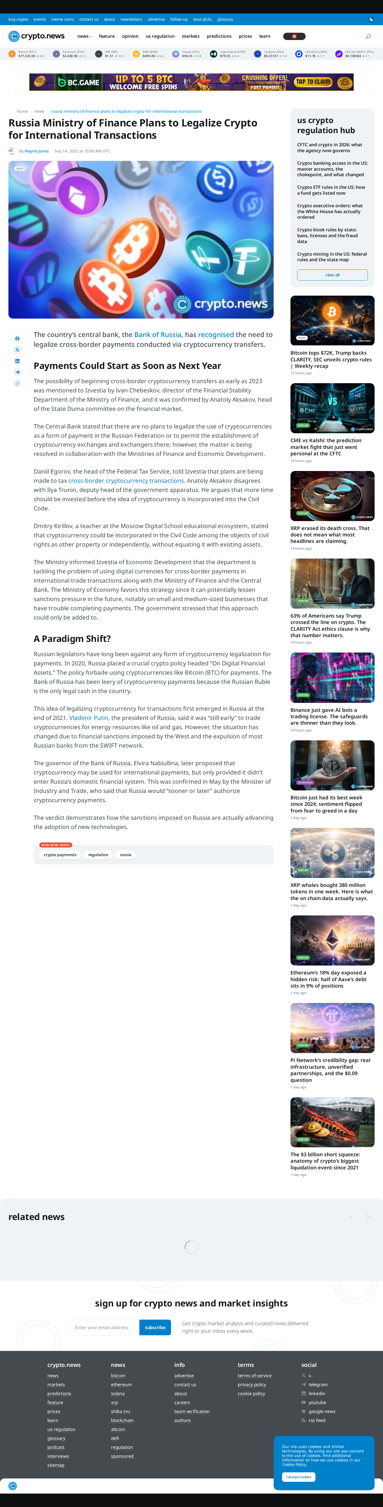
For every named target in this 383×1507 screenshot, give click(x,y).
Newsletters (131, 19)
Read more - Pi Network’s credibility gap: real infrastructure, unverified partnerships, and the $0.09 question (332, 1028)
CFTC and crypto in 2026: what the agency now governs (329, 148)
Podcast (55, 1447)
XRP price (109, 54)
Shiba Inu (120, 1411)
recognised (216, 334)
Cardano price (270, 54)
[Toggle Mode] (371, 19)
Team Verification (192, 1411)
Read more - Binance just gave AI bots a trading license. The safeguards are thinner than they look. (332, 678)
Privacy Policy (252, 1384)
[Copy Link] (17, 383)
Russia (125, 854)
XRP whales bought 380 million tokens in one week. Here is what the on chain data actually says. (331, 891)
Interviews (58, 1456)
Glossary (225, 19)
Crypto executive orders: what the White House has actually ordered (330, 211)
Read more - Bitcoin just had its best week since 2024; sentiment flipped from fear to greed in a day (332, 765)
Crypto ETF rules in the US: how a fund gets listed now (331, 190)
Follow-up (179, 19)
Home (22, 111)
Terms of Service (254, 1375)
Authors (182, 1420)
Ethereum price (70, 54)
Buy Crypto (18, 19)
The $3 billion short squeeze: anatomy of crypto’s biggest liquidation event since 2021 (325, 1161)
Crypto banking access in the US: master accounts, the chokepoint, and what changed (332, 169)
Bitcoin (118, 1375)
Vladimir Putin (88, 718)
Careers (182, 1402)
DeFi (115, 1438)
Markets (191, 36)
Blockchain (122, 1420)
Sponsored (122, 1456)
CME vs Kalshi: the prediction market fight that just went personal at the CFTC (325, 447)
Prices (245, 36)
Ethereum (121, 1384)
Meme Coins (62, 19)
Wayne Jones (37, 151)
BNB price (148, 54)
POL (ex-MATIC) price (354, 54)
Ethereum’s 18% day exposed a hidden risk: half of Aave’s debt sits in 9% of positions (328, 979)
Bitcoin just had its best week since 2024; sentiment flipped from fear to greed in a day (326, 804)
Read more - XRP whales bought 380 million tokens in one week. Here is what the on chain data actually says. (332, 853)
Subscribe (155, 1327)
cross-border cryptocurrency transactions (126, 480)
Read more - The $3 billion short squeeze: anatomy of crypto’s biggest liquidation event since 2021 (332, 1122)
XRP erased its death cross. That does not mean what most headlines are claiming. (330, 535)
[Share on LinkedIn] (17, 361)
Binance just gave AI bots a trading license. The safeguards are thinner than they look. (329, 716)
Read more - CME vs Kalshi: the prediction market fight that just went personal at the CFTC (332, 408)
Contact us (88, 19)
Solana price (187, 54)
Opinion (130, 36)
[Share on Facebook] (17, 339)
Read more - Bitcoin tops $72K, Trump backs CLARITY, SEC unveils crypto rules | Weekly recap (332, 321)
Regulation (98, 854)
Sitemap (55, 1465)
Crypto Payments (60, 854)
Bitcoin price (26, 54)
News (83, 36)
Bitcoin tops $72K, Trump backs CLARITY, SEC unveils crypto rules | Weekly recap (331, 359)
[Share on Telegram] (17, 372)
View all (333, 274)
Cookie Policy (251, 1393)
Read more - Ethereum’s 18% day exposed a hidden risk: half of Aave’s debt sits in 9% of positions (332, 940)
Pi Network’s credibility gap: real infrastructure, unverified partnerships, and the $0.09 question (330, 1070)
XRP (114, 1402)
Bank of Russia (157, 334)
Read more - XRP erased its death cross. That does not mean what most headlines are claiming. (332, 496)
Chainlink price (311, 54)
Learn (265, 36)
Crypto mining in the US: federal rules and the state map (332, 257)
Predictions (219, 36)
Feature (107, 36)
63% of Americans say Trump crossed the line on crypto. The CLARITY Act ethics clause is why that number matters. (330, 625)
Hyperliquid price (228, 54)
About (109, 19)
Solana (118, 1393)
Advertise (156, 19)
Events (40, 19)
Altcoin (118, 1429)
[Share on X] (17, 350)
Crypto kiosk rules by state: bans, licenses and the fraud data (327, 235)
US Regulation (160, 36)
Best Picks (202, 19)
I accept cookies (298, 1477)
